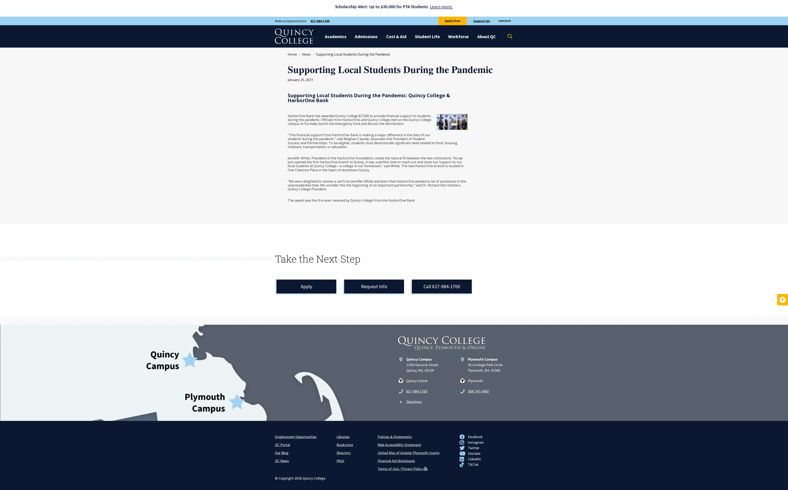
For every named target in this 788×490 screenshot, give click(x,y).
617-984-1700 (319, 21)
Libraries (343, 436)
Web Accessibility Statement (399, 444)
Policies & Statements (395, 436)
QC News (282, 460)
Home (292, 54)
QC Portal (282, 444)
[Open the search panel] (507, 36)
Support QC (481, 21)
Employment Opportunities (296, 436)
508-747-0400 (478, 391)
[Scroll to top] (782, 299)
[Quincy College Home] (294, 42)
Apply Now (452, 21)
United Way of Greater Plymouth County (409, 452)
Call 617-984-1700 (442, 286)
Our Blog (282, 452)
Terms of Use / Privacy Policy (400, 468)
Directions (414, 401)
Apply (306, 286)
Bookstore (345, 444)
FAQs (340, 460)
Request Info (374, 286)
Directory (344, 452)
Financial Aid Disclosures (396, 460)
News (306, 54)
